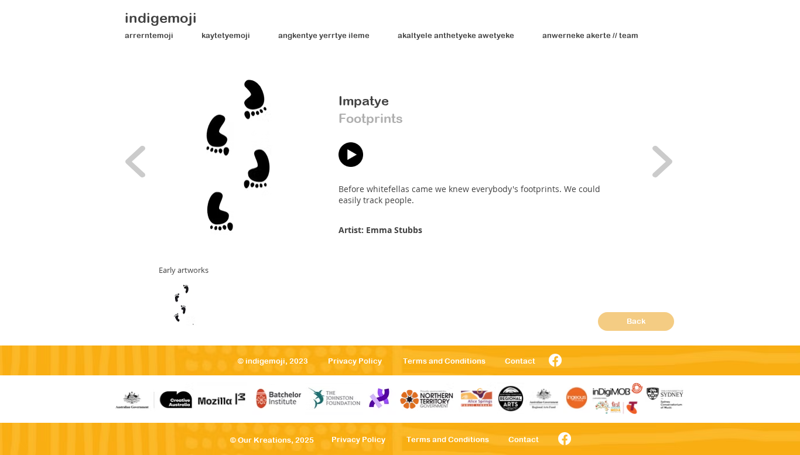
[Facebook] (555, 360)
